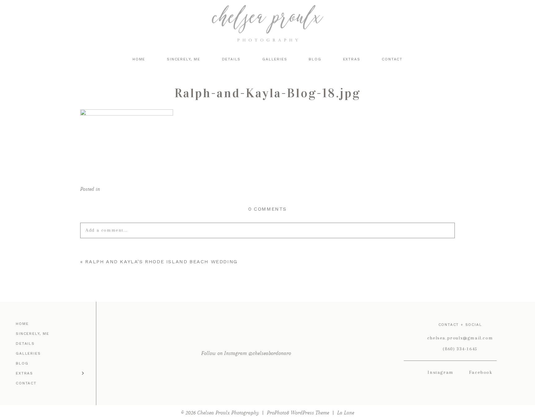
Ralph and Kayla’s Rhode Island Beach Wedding (161, 262)
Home (139, 59)
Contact (392, 59)
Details (231, 59)
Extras (351, 59)
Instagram (440, 372)
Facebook (481, 372)
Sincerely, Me (183, 59)
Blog (315, 59)
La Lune (345, 413)
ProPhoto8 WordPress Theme (298, 413)
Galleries (274, 59)
